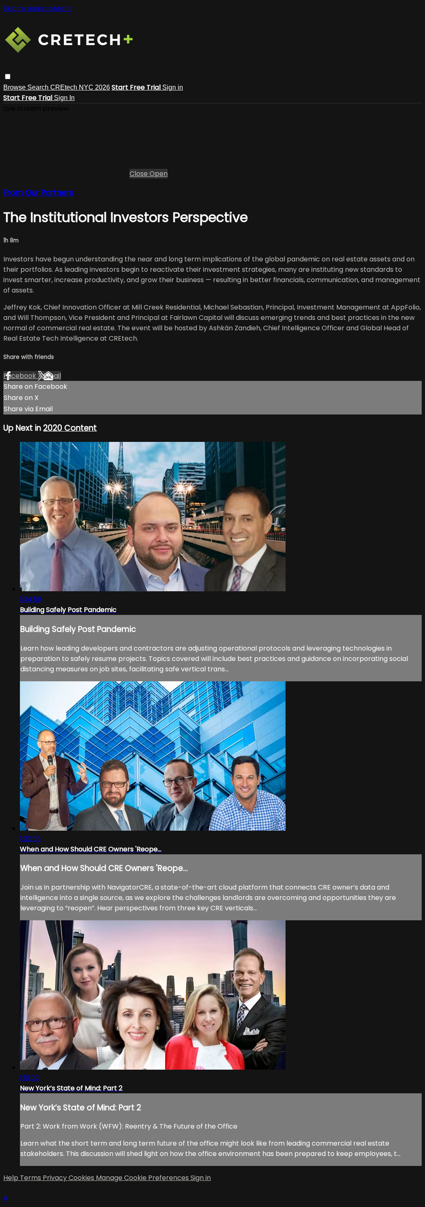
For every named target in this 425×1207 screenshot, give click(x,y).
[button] (7, 76)
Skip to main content (37, 8)
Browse (15, 87)
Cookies (82, 1178)
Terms (31, 1178)
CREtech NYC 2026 (80, 87)
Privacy (55, 1178)
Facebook (20, 375)
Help (11, 1178)
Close (139, 173)
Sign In (64, 97)
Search (38, 87)
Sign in (172, 87)
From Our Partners (38, 192)
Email (52, 375)
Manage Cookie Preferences (143, 1178)
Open (158, 173)
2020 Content (70, 428)
